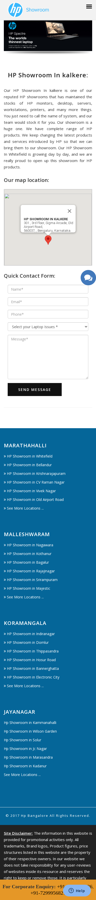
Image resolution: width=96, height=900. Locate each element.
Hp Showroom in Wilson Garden (30, 731)
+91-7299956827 (48, 893)
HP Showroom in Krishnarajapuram (36, 473)
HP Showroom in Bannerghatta (33, 668)
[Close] (69, 211)
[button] (48, 240)
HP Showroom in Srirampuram (32, 579)
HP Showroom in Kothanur (29, 553)
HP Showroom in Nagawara (30, 545)
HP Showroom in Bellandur (29, 464)
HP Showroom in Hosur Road (31, 659)
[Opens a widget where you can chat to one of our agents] (77, 891)
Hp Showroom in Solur (22, 739)
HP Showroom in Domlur (28, 642)
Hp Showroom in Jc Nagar (25, 748)
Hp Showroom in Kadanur (25, 765)
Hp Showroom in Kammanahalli (30, 722)
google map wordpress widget (31, 268)
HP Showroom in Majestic (28, 588)
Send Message (34, 389)
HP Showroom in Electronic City (33, 677)
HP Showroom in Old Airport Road (35, 499)
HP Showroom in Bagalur (28, 562)
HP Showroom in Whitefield (29, 456)
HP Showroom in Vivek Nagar (31, 490)
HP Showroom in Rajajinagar (31, 571)
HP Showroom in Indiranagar (31, 633)
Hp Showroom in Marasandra (28, 757)
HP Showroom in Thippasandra (33, 651)
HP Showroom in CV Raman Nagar (36, 482)
